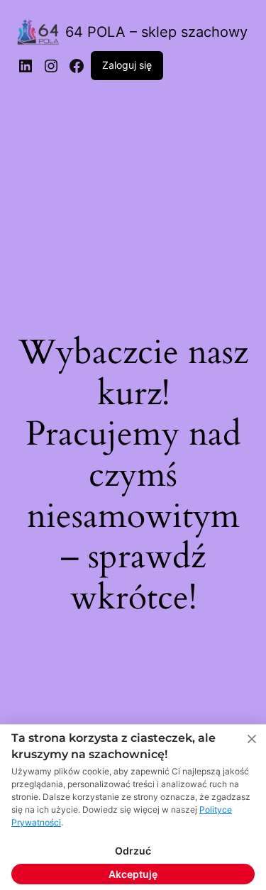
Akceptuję (133, 874)
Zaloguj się (127, 65)
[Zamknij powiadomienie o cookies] (251, 739)
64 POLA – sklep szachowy (156, 31)
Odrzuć (133, 851)
